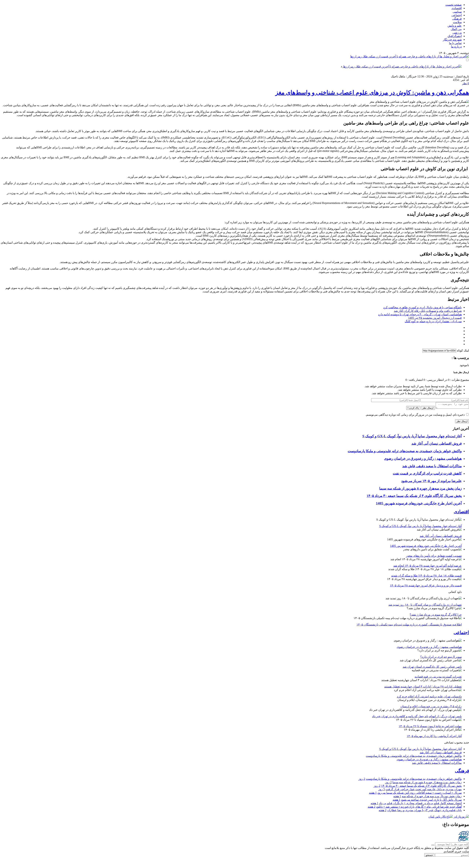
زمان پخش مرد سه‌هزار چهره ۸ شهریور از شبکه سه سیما (420, 488)
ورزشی (457, 32)
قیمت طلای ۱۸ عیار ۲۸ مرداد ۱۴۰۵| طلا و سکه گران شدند (426, 575)
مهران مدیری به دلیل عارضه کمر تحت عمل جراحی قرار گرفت (424, 789)
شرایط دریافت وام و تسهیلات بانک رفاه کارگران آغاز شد (428, 310)
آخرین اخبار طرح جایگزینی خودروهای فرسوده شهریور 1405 (419, 503)
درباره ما (456, 46)
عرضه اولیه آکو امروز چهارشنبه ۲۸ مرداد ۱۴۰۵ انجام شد (427, 565)
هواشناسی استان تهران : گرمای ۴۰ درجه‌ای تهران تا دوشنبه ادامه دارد (420, 314)
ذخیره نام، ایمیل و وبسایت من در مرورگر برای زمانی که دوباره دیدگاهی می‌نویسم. (415, 414)
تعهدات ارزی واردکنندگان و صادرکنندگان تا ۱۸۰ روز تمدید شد (425, 604)
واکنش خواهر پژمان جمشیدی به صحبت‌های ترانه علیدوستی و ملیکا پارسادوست (405, 451)
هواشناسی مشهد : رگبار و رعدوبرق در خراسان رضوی (423, 458)
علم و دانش (455, 25)
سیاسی (457, 11)
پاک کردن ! (413, 407)
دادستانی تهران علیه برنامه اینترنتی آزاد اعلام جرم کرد (429, 696)
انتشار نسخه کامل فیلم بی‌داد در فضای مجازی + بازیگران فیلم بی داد (420, 803)
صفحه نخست (453, 4)
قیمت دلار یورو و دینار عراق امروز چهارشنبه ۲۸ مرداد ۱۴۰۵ (426, 585)
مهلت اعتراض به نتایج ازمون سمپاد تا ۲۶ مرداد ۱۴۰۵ (430, 726)
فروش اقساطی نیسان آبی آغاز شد (436, 443)
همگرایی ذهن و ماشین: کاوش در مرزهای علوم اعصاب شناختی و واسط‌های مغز (372, 92)
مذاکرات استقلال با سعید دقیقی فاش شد (432, 466)
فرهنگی (457, 18)
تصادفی (448, 742)
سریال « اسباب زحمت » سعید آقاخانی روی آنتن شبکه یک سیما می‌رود (419, 792)
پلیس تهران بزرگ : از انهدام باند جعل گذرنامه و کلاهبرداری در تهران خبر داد (417, 716)
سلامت (457, 22)
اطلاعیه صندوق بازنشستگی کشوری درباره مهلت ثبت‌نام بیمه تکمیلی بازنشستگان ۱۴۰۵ (409, 624)
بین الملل (456, 29)
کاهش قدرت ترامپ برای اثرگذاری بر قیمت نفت (427, 473)
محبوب (458, 742)
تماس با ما (455, 43)
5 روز (381, 789)
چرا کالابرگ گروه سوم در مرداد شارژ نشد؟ (436, 614)
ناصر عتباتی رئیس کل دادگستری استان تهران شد (432, 666)
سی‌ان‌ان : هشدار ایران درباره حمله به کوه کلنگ (433, 321)
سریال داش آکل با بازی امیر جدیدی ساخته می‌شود (431, 799)
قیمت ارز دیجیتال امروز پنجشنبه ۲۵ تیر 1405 (435, 317)
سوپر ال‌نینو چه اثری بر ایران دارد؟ (441, 656)
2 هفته (371, 806)
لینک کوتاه (463, 350)
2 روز (362, 778)
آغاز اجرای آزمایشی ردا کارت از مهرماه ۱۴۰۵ (434, 736)
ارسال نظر (427, 407)
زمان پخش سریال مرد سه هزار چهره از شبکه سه (432, 796)
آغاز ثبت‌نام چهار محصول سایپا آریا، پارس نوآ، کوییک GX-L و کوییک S (412, 436)
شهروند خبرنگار (452, 39)
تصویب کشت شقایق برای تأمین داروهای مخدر (434, 555)
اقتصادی (456, 8)
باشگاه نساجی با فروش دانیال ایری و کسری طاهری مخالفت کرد (422, 307)
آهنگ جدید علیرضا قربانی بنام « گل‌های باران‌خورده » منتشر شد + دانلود (419, 806)
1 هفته (373, 792)
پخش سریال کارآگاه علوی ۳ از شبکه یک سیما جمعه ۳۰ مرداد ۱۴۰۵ (414, 496)
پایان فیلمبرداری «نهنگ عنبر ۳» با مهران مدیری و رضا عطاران (424, 810)
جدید (466, 742)
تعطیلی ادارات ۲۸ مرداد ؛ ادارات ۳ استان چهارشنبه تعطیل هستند (423, 686)
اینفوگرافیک (455, 36)
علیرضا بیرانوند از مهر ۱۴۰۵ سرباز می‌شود (431, 481)
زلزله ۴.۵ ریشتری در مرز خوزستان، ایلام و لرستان (431, 706)
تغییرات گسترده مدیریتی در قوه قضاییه (438, 676)
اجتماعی (456, 15)
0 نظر (465, 83)
